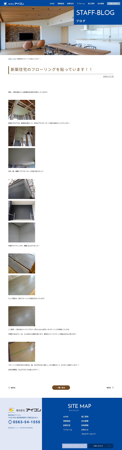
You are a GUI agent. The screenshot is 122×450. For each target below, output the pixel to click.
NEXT (109, 387)
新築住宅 (70, 3)
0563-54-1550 (26, 422)
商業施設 (61, 3)
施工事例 (91, 3)
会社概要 (101, 3)
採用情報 (84, 425)
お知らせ (84, 429)
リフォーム (81, 3)
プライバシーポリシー (72, 446)
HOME (52, 3)
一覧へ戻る (61, 387)
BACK (13, 387)
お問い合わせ (113, 3)
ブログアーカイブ (88, 434)
